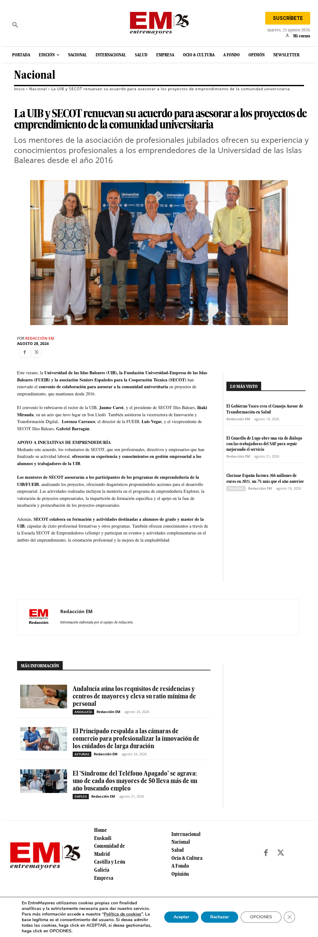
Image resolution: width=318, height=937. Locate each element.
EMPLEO (81, 796)
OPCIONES (261, 917)
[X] (36, 352)
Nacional (34, 74)
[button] (15, 24)
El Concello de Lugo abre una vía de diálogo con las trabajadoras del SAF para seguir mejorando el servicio (264, 444)
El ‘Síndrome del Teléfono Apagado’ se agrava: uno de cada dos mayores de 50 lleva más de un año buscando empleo (135, 780)
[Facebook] (24, 352)
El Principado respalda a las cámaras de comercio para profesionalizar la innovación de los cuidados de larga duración (136, 738)
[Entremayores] (159, 21)
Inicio (19, 88)
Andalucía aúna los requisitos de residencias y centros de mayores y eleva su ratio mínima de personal (134, 696)
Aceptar (181, 917)
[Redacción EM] (39, 617)
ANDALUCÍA (83, 712)
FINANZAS (236, 488)
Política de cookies (122, 914)
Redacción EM (39, 338)
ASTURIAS (82, 754)
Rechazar (219, 917)
